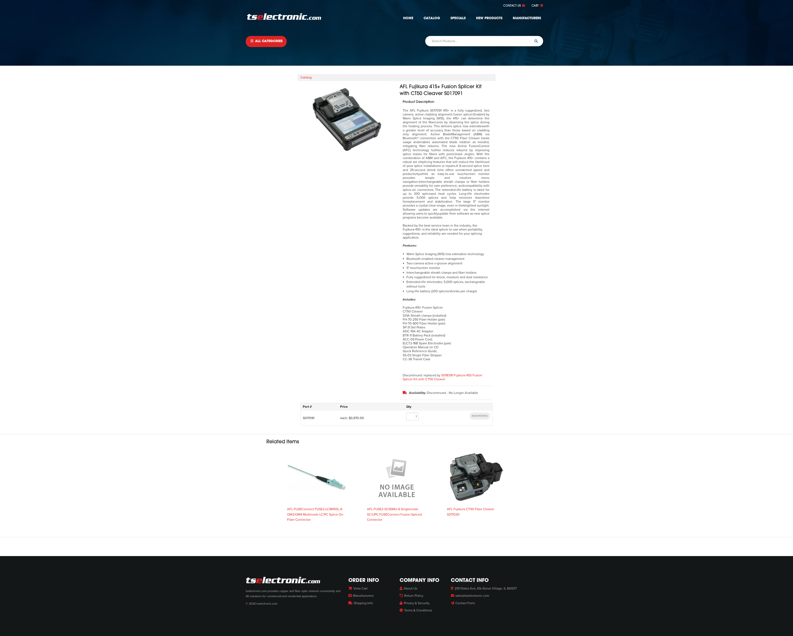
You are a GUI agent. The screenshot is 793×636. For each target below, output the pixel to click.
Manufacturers (527, 18)
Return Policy (413, 596)
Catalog (432, 18)
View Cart (360, 588)
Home (408, 18)
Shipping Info (363, 603)
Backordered (480, 416)
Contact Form (465, 603)
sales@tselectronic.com (472, 596)
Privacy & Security (417, 603)
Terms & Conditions (418, 610)
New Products (489, 18)
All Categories (268, 41)
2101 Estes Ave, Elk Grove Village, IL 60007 (486, 588)
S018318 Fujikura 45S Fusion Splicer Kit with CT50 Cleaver (442, 377)
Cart (535, 5)
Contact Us (512, 5)
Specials (458, 18)
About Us (410, 588)
